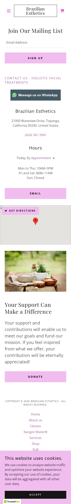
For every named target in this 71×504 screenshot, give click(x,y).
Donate (35, 376)
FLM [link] (35, 449)
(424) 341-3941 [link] (35, 135)
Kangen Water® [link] (35, 432)
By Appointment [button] (39, 158)
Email (35, 193)
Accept (35, 494)
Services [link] (35, 438)
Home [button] (35, 414)
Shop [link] (35, 444)
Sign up (35, 58)
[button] (9, 11)
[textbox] (35, 42)
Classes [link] (35, 426)
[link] (35, 11)
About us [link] (35, 420)
